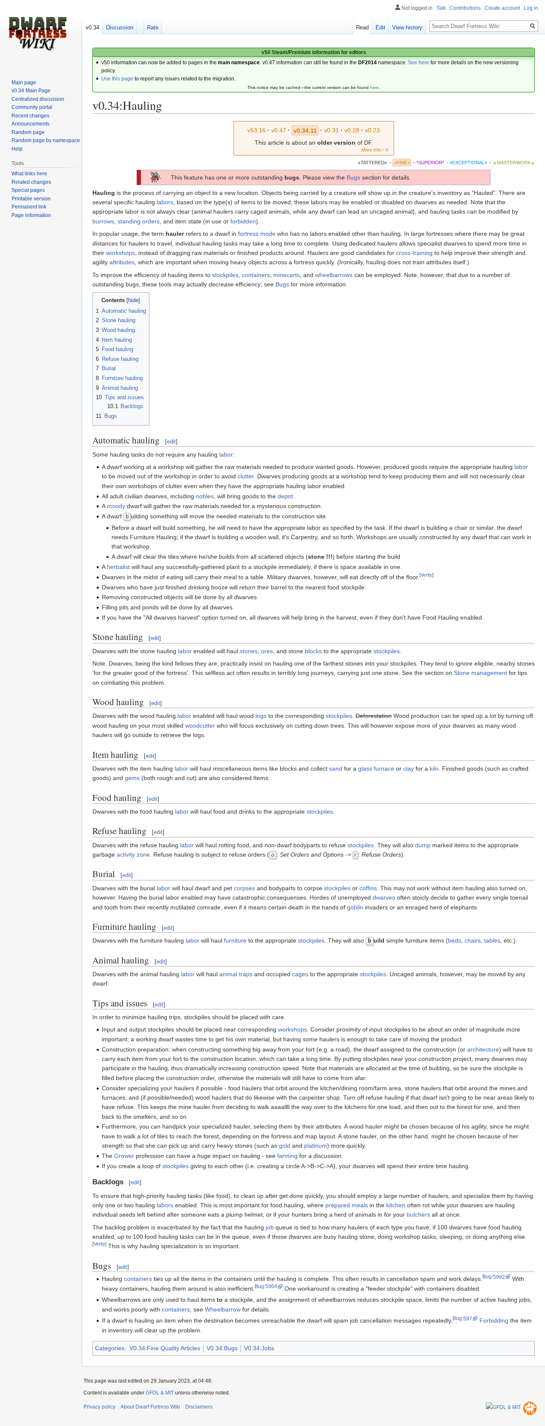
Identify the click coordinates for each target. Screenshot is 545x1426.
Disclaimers (198, 1407)
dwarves (384, 897)
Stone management (480, 672)
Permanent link (28, 207)
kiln (434, 768)
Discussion (119, 27)
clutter (246, 476)
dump (422, 845)
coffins (368, 888)
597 (467, 1318)
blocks (313, 651)
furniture (235, 940)
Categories (109, 1348)
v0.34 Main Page (31, 91)
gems (132, 777)
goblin (355, 907)
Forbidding (493, 1320)
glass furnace (376, 768)
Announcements (30, 124)
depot (285, 496)
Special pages (28, 190)
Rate (152, 27)
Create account (502, 8)
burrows (103, 221)
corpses (244, 888)
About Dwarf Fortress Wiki (150, 1407)
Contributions (465, 8)
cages (300, 974)
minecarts (286, 274)
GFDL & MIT (160, 1393)
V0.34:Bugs (222, 1348)
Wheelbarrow (223, 1309)
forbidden (243, 221)
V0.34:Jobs (259, 1348)
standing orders (139, 221)
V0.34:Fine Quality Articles (164, 1348)
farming (287, 1155)
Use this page (117, 78)
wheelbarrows (334, 274)
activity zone (133, 854)
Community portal (31, 107)
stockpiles (225, 274)
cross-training (414, 252)
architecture (483, 1049)
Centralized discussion (37, 99)
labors (165, 202)
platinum (315, 1145)
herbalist (118, 566)
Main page (23, 83)
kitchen (395, 1205)
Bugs (353, 177)
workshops (120, 252)
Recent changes (30, 116)
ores (267, 651)
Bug (487, 1277)
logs (261, 715)
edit (171, 441)
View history (407, 27)
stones (249, 651)
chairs (473, 940)
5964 (271, 1286)
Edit (380, 27)
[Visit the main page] (37, 34)
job (270, 1227)
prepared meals (346, 1205)
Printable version (31, 199)
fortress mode (256, 233)
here (374, 87)
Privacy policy (99, 1407)
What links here (29, 174)
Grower (124, 1155)
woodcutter (200, 725)
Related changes (31, 182)
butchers (418, 1214)
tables (492, 940)
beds (454, 940)
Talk (441, 8)
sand (335, 768)
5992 (499, 1277)
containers (256, 274)
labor (226, 454)
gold (284, 1145)
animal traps (235, 974)
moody (116, 506)
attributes (122, 262)
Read (362, 27)
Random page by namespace (45, 140)
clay (408, 768)
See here (418, 62)
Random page (28, 132)
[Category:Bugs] (156, 177)
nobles (205, 496)
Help (17, 149)
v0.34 (92, 27)
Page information (31, 215)
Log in (531, 8)
